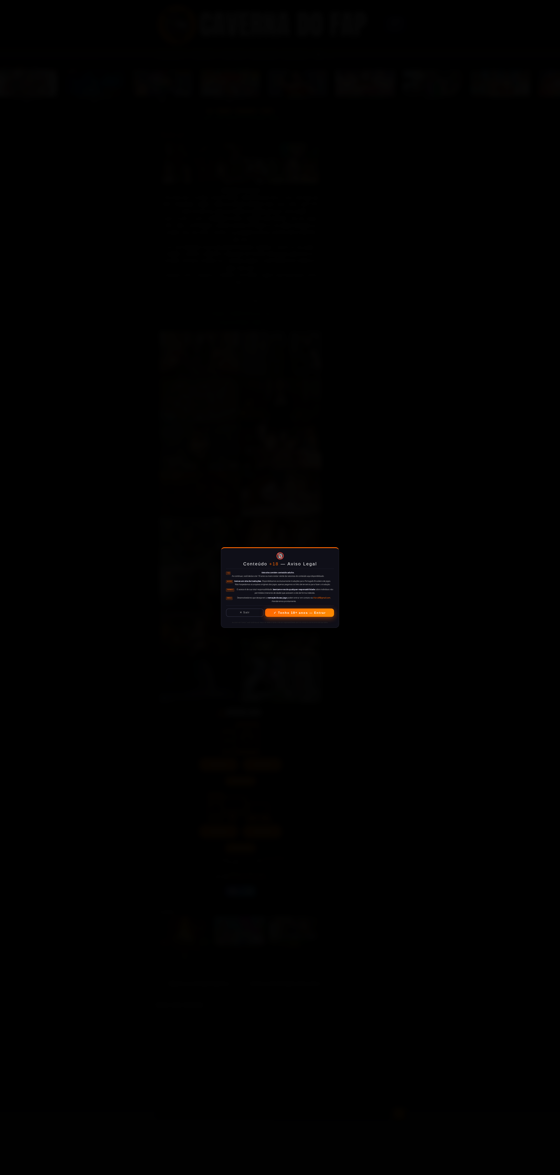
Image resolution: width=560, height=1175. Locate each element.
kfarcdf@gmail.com (321, 597)
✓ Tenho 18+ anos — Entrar (300, 612)
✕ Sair (245, 612)
